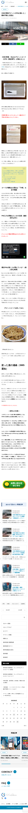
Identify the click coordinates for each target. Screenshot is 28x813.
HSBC (2, 66)
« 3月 (2, 725)
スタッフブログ (7, 627)
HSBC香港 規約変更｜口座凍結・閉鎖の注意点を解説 (14, 681)
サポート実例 (6, 623)
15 (14, 714)
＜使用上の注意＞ (7, 180)
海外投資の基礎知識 (8, 642)
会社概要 (8, 803)
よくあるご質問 (23, 803)
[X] (2, 798)
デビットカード (15, 603)
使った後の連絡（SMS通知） (10, 178)
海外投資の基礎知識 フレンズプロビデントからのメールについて (13, 675)
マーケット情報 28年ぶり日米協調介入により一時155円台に (13, 694)
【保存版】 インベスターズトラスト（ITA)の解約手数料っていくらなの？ (14, 688)
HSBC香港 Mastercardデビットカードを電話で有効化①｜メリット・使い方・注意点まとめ (19, 516)
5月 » (25, 725)
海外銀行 (5, 9)
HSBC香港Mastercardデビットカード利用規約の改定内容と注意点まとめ (19, 552)
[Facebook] (5, 798)
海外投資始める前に (8, 649)
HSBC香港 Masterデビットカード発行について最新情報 (19, 571)
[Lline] (20, 44)
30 (17, 721)
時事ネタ (5, 638)
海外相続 (5, 653)
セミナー (5, 631)
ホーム (3, 803)
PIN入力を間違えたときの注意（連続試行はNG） (14, 172)
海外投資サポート (8, 646)
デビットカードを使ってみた (9, 176)
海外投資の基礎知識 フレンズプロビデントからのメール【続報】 (13, 668)
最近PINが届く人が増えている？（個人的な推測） (13, 174)
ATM (3, 603)
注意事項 (23, 603)
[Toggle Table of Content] (23, 168)
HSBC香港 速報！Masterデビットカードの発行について (19, 589)
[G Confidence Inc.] (7, 2)
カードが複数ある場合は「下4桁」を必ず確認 (13, 170)
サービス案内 (15, 803)
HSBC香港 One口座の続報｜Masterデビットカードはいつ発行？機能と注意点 (19, 534)
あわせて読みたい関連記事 (9, 181)
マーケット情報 (7, 634)
